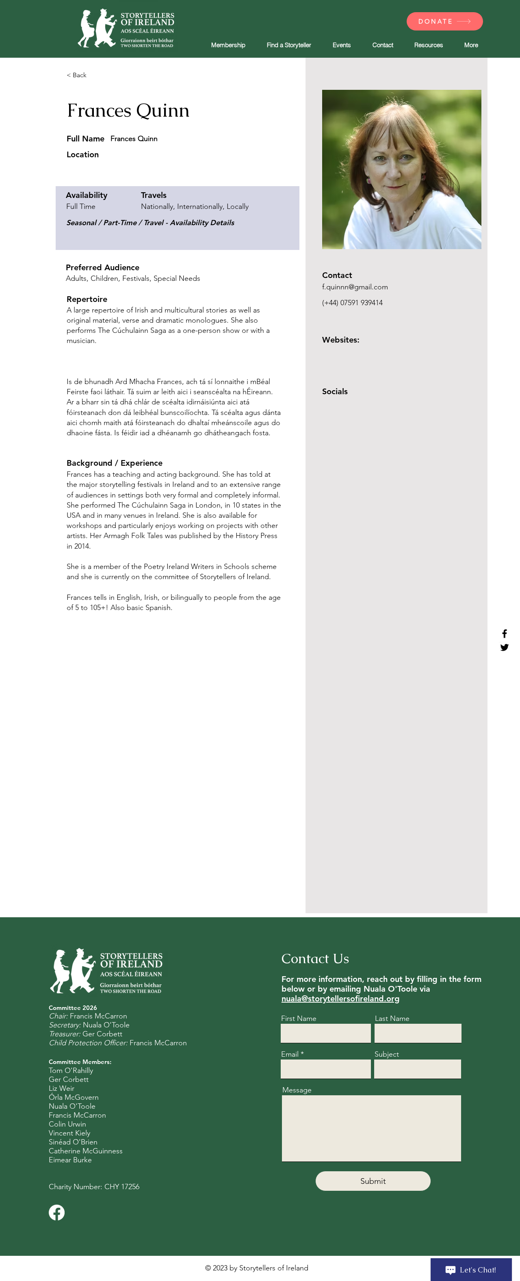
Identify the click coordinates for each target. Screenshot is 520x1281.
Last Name (392, 1018)
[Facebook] (504, 633)
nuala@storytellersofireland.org (341, 998)
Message (297, 1090)
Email (290, 1054)
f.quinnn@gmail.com (355, 286)
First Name (298, 1018)
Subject (387, 1054)
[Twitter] (504, 647)
